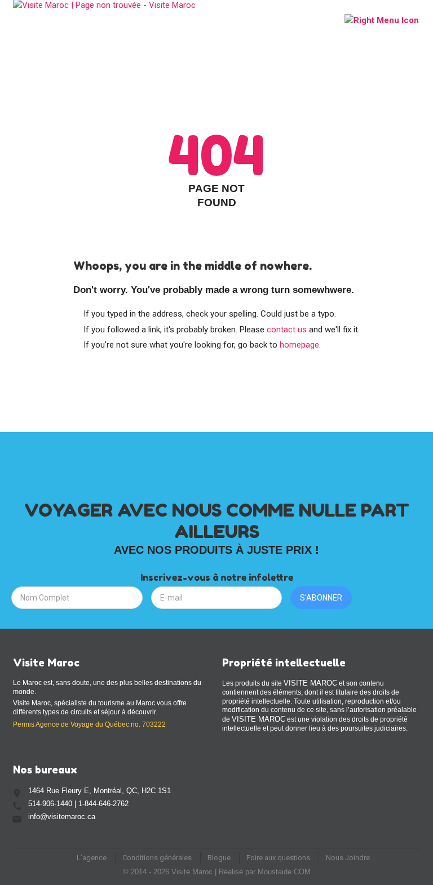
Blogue (219, 857)
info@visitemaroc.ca (61, 816)
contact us (287, 329)
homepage (299, 345)
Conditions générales (157, 857)
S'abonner (321, 597)
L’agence (92, 857)
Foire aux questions (278, 857)
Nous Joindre (348, 857)
